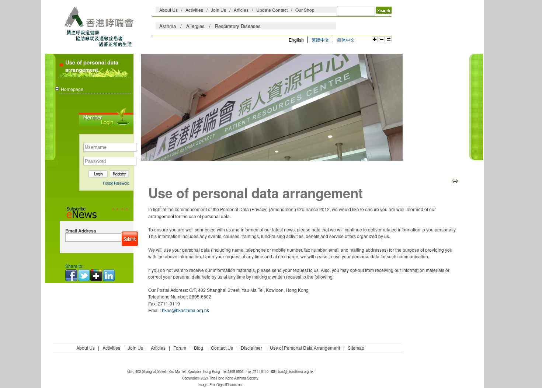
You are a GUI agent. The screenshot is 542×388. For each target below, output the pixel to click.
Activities (194, 10)
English (296, 39)
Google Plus (96, 275)
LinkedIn (109, 275)
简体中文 (346, 39)
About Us (168, 10)
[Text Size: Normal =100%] (389, 39)
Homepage (72, 89)
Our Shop (305, 10)
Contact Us (222, 348)
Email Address (80, 230)
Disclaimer (251, 348)
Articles (241, 10)
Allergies (195, 25)
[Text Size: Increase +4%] (375, 39)
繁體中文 (320, 39)
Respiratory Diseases (238, 25)
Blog (198, 348)
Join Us (218, 10)
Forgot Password (116, 183)
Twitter (84, 275)
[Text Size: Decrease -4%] (382, 39)
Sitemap (356, 348)
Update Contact (272, 10)
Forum (179, 348)
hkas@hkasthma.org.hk (185, 310)
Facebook (71, 275)
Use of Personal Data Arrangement (305, 348)
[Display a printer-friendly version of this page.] (455, 180)
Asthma (167, 25)
